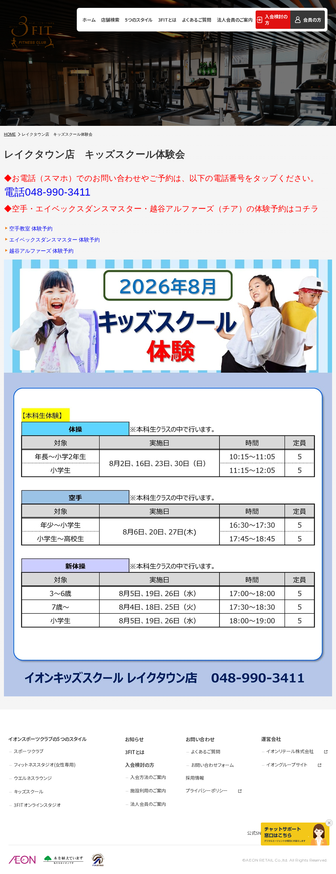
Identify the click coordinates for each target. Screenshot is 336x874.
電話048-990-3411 (47, 192)
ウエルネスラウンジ (33, 778)
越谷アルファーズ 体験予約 (41, 251)
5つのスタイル (139, 20)
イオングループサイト (286, 765)
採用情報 (195, 777)
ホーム (88, 20)
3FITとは (167, 20)
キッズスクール (28, 791)
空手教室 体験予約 (30, 228)
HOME (10, 134)
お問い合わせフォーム (212, 765)
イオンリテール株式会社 (290, 751)
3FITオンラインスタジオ (37, 805)
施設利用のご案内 (148, 790)
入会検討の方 (139, 764)
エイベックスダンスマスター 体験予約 (54, 240)
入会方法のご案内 (148, 777)
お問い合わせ (200, 739)
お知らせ (134, 739)
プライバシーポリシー (207, 790)
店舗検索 (110, 20)
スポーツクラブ (28, 751)
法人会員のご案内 (235, 20)
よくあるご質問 (196, 20)
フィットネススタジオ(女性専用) (44, 764)
